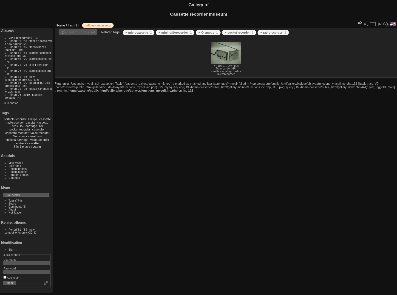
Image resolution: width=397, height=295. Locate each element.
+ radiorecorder (273, 32)
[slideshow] (380, 24)
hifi (41, 126)
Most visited (16, 162)
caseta (30, 122)
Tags (11, 200)
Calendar (14, 177)
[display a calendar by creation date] (386, 24)
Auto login (13, 277)
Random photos (18, 174)
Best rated (15, 165)
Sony (16, 136)
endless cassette (27, 143)
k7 (21, 126)
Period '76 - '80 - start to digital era (30, 70)
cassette (45, 119)
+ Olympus (208, 32)
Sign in (13, 249)
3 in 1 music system (27, 146)
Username (10, 259)
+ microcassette (138, 32)
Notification (16, 212)
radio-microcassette (98, 25)
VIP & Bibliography (21, 37)
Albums (7, 31)
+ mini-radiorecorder (175, 32)
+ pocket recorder (239, 32)
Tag (71, 25)
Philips (32, 119)
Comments (15, 206)
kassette (42, 122)
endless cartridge (17, 140)
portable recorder (15, 119)
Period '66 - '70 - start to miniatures (30, 58)
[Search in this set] (360, 23)
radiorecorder (15, 122)
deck (15, 126)
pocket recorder (19, 129)
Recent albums (18, 171)
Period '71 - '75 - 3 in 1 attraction (28, 64)
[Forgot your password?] (45, 284)
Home (60, 25)
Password (9, 268)
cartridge (31, 126)
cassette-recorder (16, 133)
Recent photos (18, 168)
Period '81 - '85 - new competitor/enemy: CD (20, 78)
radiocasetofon (32, 136)
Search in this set (81, 32)
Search (13, 203)
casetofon (38, 129)
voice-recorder (39, 140)
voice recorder (40, 133)
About (12, 209)
